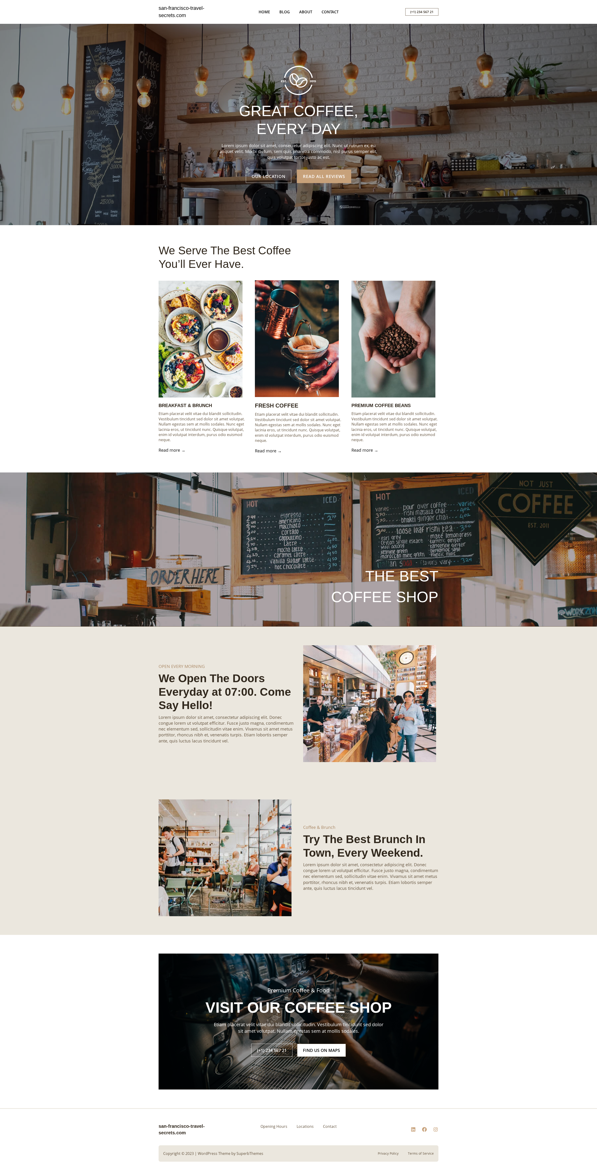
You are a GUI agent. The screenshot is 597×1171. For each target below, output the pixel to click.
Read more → (172, 450)
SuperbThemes (249, 1153)
